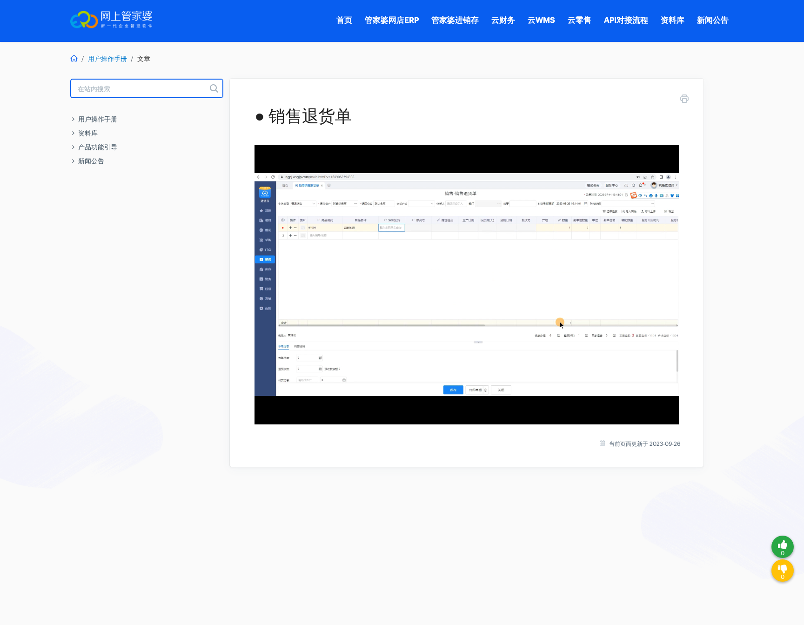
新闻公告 (91, 161)
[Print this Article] (684, 100)
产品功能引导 (97, 147)
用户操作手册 (107, 58)
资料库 (88, 133)
